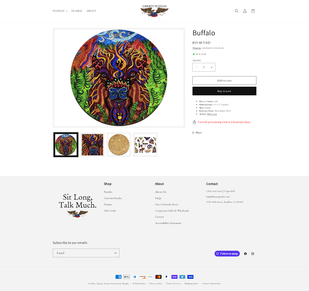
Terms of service (173, 283)
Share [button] (199, 132)
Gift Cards (110, 210)
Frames (108, 204)
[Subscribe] (115, 253)
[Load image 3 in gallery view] (119, 144)
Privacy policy (156, 283)
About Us (161, 192)
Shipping (196, 48)
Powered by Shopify (120, 283)
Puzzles (108, 192)
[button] (60, 11)
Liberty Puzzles (104, 283)
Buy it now (224, 91)
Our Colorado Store (166, 204)
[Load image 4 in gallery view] (145, 144)
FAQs (158, 198)
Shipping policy (191, 283)
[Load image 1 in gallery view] (66, 144)
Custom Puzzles (113, 198)
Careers (159, 216)
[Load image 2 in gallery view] (92, 144)
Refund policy (139, 283)
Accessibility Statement (168, 223)
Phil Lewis (212, 114)
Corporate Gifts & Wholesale (172, 210)
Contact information (211, 283)
